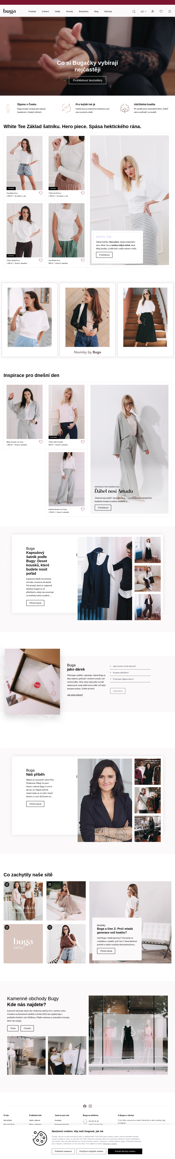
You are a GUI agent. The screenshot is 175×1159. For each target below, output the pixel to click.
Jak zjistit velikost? (75, 695)
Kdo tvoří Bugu (9, 1124)
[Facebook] (84, 1106)
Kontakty (58, 1120)
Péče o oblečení (35, 1124)
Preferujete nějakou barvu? (123, 679)
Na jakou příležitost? (121, 673)
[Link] (87, 320)
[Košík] (170, 11)
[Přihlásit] (152, 11)
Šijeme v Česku (80, 2)
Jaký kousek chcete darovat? (124, 666)
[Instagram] (90, 1106)
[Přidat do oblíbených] (83, 193)
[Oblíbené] (161, 11)
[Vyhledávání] (134, 11)
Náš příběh (8, 1120)
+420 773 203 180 (96, 1124)
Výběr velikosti (34, 1120)
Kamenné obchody (62, 1124)
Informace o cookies (110, 1144)
